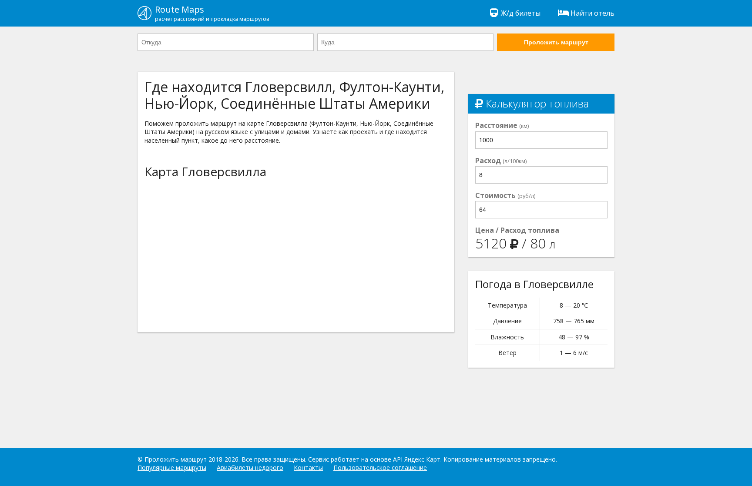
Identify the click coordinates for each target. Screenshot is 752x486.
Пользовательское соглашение (380, 467)
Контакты (308, 467)
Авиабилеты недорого (250, 467)
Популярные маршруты (172, 467)
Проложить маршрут (556, 42)
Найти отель (592, 13)
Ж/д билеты (520, 13)
